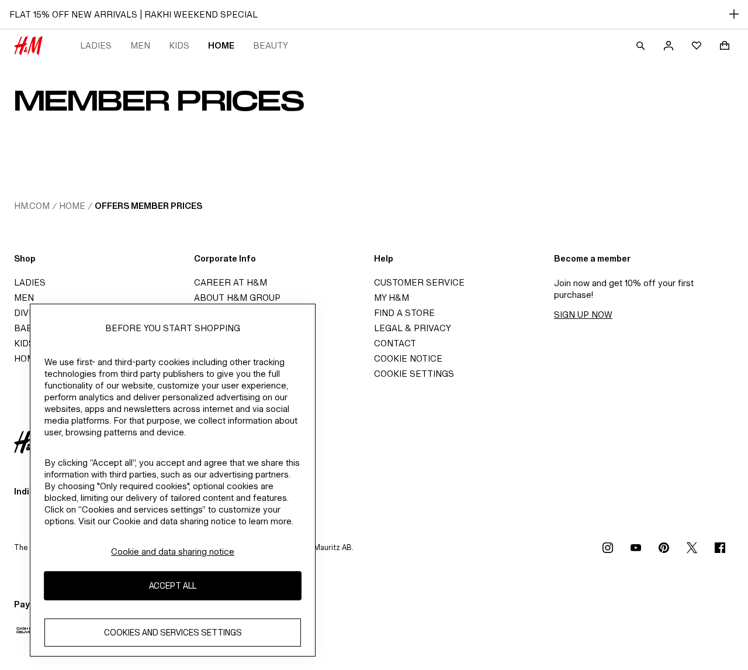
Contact (395, 343)
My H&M (391, 298)
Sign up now (583, 314)
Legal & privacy (412, 328)
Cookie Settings (414, 374)
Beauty (270, 45)
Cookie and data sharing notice (172, 551)
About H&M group (237, 298)
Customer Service (419, 282)
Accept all (172, 586)
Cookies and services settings (173, 633)
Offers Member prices (148, 206)
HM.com (32, 206)
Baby (26, 328)
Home (221, 45)
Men (140, 45)
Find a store (404, 313)
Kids (179, 45)
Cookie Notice (408, 358)
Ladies (96, 45)
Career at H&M (230, 282)
